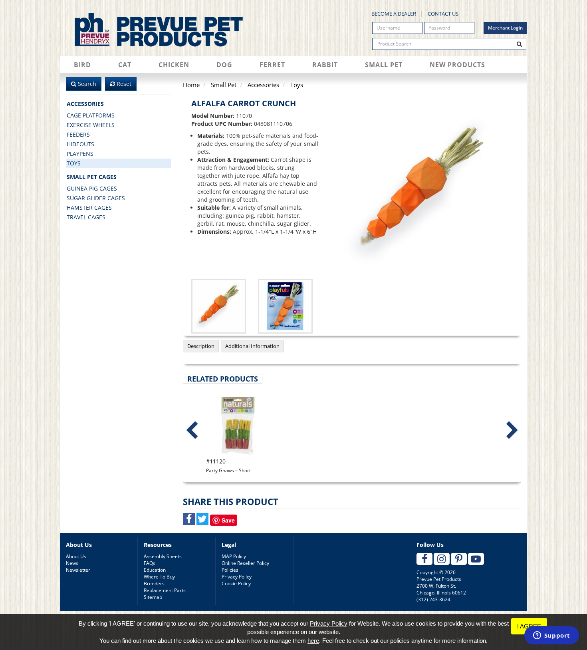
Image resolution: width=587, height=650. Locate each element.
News (72, 563)
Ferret (272, 64)
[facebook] (424, 559)
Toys (74, 163)
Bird (82, 64)
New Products (457, 64)
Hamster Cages (89, 207)
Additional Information (252, 346)
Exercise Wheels (91, 125)
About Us (76, 556)
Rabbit (325, 64)
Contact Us (443, 13)
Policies (230, 570)
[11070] (285, 306)
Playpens (80, 153)
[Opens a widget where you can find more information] (551, 636)
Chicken (174, 64)
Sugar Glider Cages (96, 198)
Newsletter (78, 570)
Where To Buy (159, 576)
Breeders (154, 583)
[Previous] (191, 430)
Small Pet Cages (92, 177)
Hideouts (80, 144)
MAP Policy (234, 556)
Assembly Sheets (163, 556)
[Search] (519, 44)
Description (200, 346)
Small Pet (384, 64)
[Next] (512, 430)
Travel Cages (86, 217)
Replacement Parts (165, 590)
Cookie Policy (236, 583)
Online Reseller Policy (245, 563)
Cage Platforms (91, 115)
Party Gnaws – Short (228, 465)
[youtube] (476, 559)
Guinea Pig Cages (92, 188)
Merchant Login (505, 27)
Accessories (85, 103)
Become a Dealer (393, 13)
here (313, 640)
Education (155, 570)
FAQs (149, 563)
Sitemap (153, 597)
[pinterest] (459, 559)
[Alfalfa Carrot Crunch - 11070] (421, 192)
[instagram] (442, 559)
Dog (224, 64)
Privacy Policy (237, 576)
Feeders (78, 134)
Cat (124, 64)
